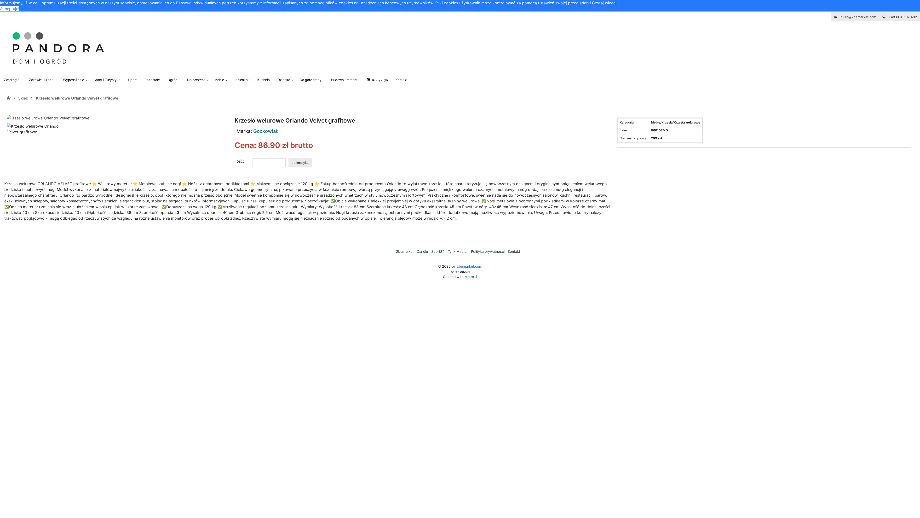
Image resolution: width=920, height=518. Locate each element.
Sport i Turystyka (107, 80)
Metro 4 (471, 277)
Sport (132, 80)
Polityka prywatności (488, 251)
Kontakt (514, 251)
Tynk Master (458, 251)
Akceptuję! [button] (9, 8)
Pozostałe (152, 80)
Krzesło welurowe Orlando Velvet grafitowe (77, 98)
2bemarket (405, 251)
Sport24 (437, 251)
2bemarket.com (469, 266)
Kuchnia (263, 80)
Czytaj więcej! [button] (604, 2)
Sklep (23, 98)
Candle (422, 251)
